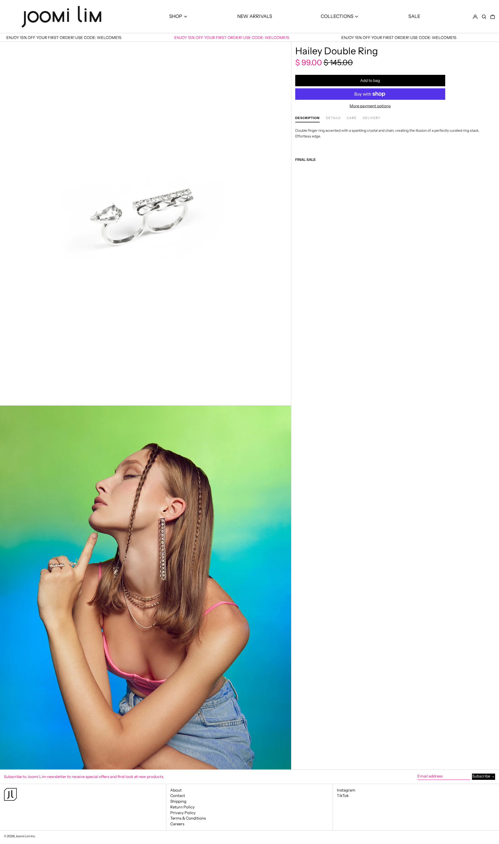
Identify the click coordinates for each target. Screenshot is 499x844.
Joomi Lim (23, 836)
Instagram (346, 790)
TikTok (343, 795)
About (176, 790)
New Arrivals (254, 16)
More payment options (370, 106)
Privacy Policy (183, 812)
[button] (484, 16)
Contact (177, 795)
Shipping (178, 801)
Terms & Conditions (188, 818)
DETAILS (333, 118)
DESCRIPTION (307, 118)
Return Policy (182, 807)
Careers (177, 823)
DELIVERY (371, 118)
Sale (414, 16)
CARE (352, 118)
